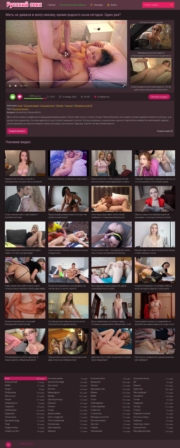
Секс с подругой (55, 417)
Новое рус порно (142, 424)
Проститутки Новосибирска (73, 5)
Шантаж (94, 424)
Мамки (94, 392)
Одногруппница (55, 399)
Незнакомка (96, 431)
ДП (135, 382)
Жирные (51, 431)
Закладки (98, 5)
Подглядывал (97, 403)
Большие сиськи (141, 378)
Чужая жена (10, 417)
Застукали (53, 385)
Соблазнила (10, 410)
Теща (7, 424)
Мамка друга (54, 392)
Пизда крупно (11, 403)
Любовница (10, 392)
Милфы (59, 106)
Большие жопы (47, 106)
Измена (137, 385)
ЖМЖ (7, 385)
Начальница (53, 424)
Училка (137, 410)
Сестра (137, 406)
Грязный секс (140, 427)
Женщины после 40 (83, 106)
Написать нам (26, 443)
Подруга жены (11, 427)
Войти (114, 5)
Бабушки (138, 420)
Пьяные (51, 406)
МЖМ (93, 396)
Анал (20, 106)
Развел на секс (12, 431)
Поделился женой (142, 413)
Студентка (95, 410)
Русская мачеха (98, 420)
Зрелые (94, 385)
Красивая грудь (12, 420)
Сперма (94, 427)
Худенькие (9, 413)
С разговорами (98, 406)
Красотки (138, 389)
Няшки (8, 399)
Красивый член (98, 389)
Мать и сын (10, 396)
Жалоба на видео (159, 97)
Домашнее (95, 382)
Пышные (69, 106)
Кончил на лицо (141, 417)
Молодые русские (142, 431)
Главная (51, 5)
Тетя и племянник (56, 420)
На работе (138, 396)
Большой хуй (11, 382)
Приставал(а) (54, 427)
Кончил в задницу (20, 109)
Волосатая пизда (56, 382)
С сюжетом (96, 413)
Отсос (93, 399)
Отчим (137, 399)
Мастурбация (140, 392)
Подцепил (9, 406)
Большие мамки (31, 106)
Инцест (8, 389)
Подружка (138, 403)
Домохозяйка (54, 413)
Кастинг (51, 389)
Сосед (50, 410)
